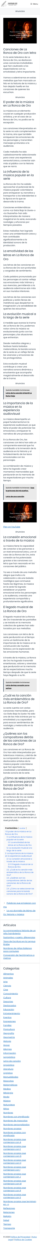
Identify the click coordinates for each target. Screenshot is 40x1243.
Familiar (7, 1025)
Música (7, 1100)
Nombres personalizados (16, 1124)
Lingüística (8, 1065)
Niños (6, 1108)
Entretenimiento (11, 1013)
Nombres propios (12, 1128)
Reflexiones (9, 1208)
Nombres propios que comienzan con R (14, 1189)
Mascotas (8, 1080)
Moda (6, 1096)
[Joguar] (9, 4)
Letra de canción (12, 1061)
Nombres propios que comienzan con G (14, 1155)
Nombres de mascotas (15, 1120)
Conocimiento (10, 993)
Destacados (9, 1005)
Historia (7, 1041)
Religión (7, 1216)
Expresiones (9, 1021)
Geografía (8, 1033)
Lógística (8, 1073)
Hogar (6, 1045)
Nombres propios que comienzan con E (14, 1148)
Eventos (7, 1017)
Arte (5, 981)
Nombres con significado (16, 1116)
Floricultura (9, 1029)
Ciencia (7, 985)
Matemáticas (10, 1084)
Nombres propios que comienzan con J (14, 1175)
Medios (7, 1088)
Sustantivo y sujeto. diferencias (19, 937)
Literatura (8, 1069)
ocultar (22, 828)
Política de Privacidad (20, 1237)
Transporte (9, 1228)
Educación (8, 1009)
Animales (8, 977)
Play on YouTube (11, 526)
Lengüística (9, 1057)
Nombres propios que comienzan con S (14, 1196)
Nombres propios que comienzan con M (14, 1182)
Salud (6, 1220)
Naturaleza (9, 1104)
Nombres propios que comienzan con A (14, 1141)
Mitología (8, 1092)
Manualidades (10, 1076)
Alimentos (8, 973)
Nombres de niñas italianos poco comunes (17, 950)
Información (9, 1053)
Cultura (7, 997)
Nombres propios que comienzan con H (14, 1161)
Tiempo (7, 1224)
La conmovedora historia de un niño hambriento (19, 932)
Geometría (9, 1037)
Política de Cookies (23, 1239)
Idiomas (7, 1049)
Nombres (8, 1112)
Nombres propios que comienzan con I (14, 1168)
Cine (5, 989)
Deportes (8, 1001)
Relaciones (9, 1212)
